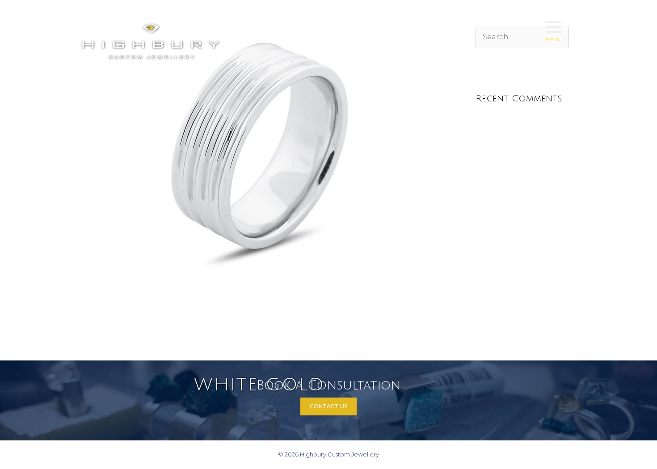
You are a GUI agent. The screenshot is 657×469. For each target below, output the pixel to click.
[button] (553, 27)
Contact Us (328, 406)
